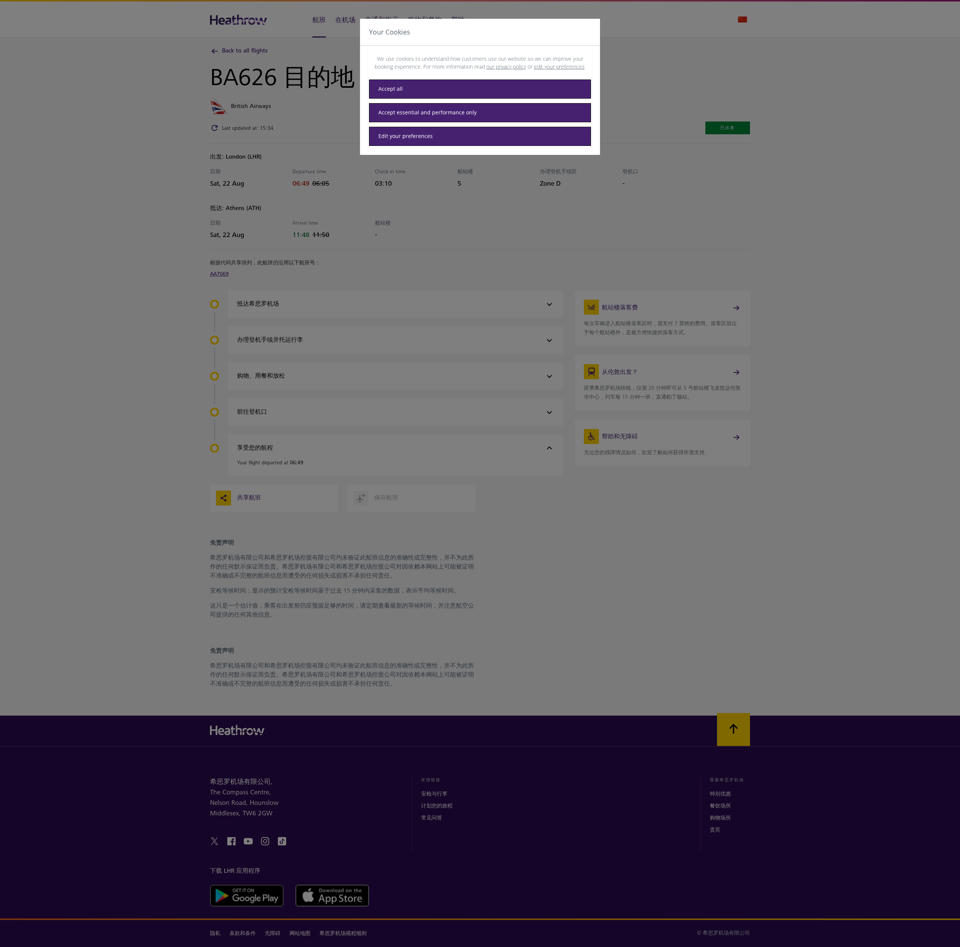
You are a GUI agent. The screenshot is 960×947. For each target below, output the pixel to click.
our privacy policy (506, 66)
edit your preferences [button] (559, 66)
